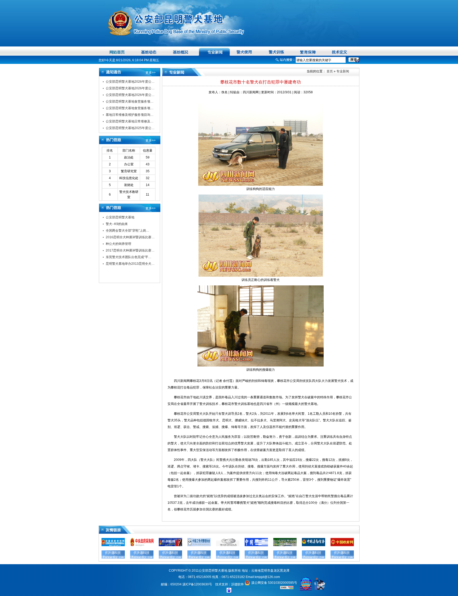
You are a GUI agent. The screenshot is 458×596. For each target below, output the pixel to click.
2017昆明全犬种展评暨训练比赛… (130, 250)
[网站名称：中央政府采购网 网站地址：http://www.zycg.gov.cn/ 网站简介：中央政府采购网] (141, 545)
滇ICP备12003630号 (197, 584)
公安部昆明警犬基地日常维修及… (129, 121)
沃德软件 (237, 584)
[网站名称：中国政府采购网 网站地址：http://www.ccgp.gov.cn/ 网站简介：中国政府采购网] (113, 545)
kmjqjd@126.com (267, 577)
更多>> (151, 72)
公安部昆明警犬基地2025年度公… (130, 128)
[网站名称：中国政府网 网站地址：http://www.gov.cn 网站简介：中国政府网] (342, 545)
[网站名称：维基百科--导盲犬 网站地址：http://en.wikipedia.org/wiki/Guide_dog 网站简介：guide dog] (227, 545)
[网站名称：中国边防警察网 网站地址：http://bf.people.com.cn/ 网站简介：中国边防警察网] (285, 545)
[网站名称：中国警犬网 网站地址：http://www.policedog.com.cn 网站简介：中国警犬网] (256, 545)
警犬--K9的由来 (117, 224)
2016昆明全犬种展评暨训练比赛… (130, 237)
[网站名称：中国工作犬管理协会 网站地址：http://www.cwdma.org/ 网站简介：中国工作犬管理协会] (199, 545)
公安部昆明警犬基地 (120, 217)
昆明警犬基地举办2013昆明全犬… (130, 264)
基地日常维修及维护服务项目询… (129, 115)
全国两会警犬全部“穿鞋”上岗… (127, 230)
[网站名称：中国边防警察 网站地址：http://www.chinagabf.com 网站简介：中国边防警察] (313, 545)
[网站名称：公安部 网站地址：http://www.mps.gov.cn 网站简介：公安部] (170, 545)
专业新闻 (342, 71)
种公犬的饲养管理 (118, 244)
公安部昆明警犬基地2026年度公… (130, 81)
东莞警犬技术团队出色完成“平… (128, 257)
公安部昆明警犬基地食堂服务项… (129, 101)
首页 (329, 71)
